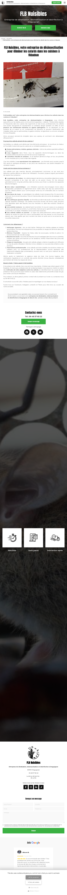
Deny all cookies (34, 882)
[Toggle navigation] (64, 3)
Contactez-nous (45, 28)
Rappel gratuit (56, 2)
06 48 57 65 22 (21, 28)
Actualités (9, 38)
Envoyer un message (33, 321)
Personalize (34, 887)
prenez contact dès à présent (48, 298)
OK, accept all (34, 877)
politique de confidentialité (53, 826)
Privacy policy (34, 891)
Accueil (3, 38)
